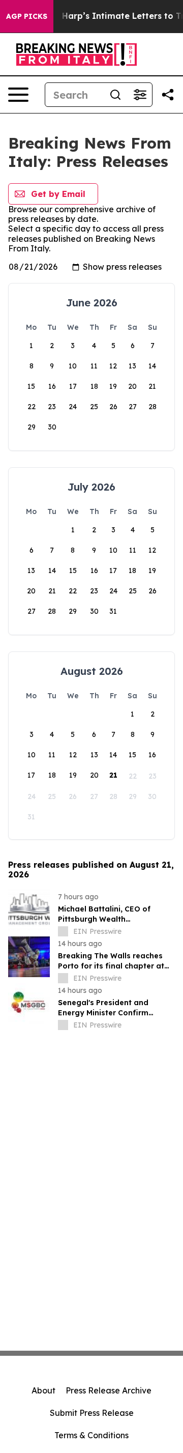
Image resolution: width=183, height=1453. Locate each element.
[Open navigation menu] (18, 94)
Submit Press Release (92, 1413)
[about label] (63, 931)
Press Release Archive (108, 1390)
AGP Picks (26, 16)
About (43, 1390)
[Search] (115, 94)
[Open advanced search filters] (140, 94)
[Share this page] (168, 94)
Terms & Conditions (91, 1435)
